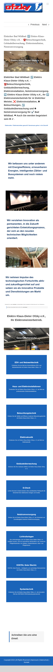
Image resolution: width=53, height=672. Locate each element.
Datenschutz (44, 660)
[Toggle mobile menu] (47, 4)
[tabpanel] (26, 467)
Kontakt (26, 662)
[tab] (26, 318)
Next (44, 24)
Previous (34, 24)
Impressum (34, 660)
